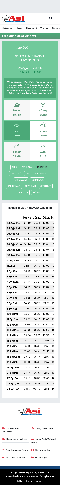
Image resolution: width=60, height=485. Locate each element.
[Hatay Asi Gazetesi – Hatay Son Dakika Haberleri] (13, 18)
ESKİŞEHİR (42, 167)
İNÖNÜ (36, 192)
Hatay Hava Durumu (45, 428)
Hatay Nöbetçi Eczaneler (11, 430)
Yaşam (44, 28)
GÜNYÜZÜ (16, 173)
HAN (28, 173)
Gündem (7, 28)
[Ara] (50, 18)
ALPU (14, 167)
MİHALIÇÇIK (37, 180)
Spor (20, 28)
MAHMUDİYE (41, 173)
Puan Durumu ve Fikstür (17, 450)
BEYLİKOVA (27, 167)
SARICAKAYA (14, 186)
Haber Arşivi (41, 457)
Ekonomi (31, 28)
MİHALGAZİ (21, 180)
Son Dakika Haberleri (15, 457)
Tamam (38, 481)
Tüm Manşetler (42, 450)
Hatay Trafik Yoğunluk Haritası (44, 441)
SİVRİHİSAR (45, 186)
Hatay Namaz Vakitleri (17, 439)
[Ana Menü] (55, 18)
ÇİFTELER (23, 192)
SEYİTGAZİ (30, 186)
